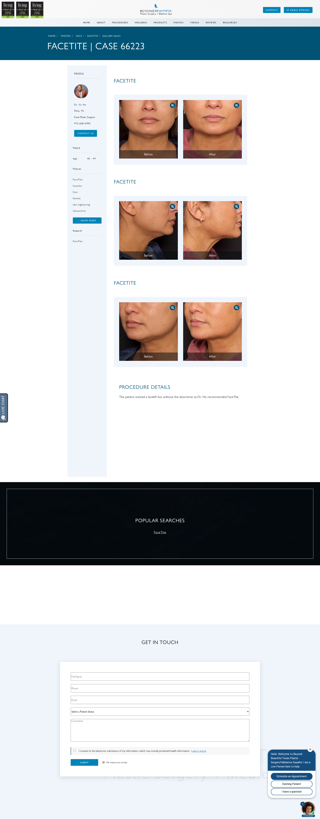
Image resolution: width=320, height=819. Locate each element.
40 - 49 (84, 158)
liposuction (79, 210)
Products (160, 22)
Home (86, 22)
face (75, 191)
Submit (84, 762)
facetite (77, 185)
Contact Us (86, 133)
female (77, 198)
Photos (179, 22)
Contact (272, 9)
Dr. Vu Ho (80, 104)
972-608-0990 (82, 123)
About (101, 22)
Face (79, 35)
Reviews (211, 22)
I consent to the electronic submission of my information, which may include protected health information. (134, 750)
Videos (194, 22)
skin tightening (81, 204)
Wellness (141, 22)
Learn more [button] (198, 750)
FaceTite (92, 35)
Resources (230, 22)
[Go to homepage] (129, 10)
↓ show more (87, 220)
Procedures (120, 22)
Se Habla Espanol (298, 9)
